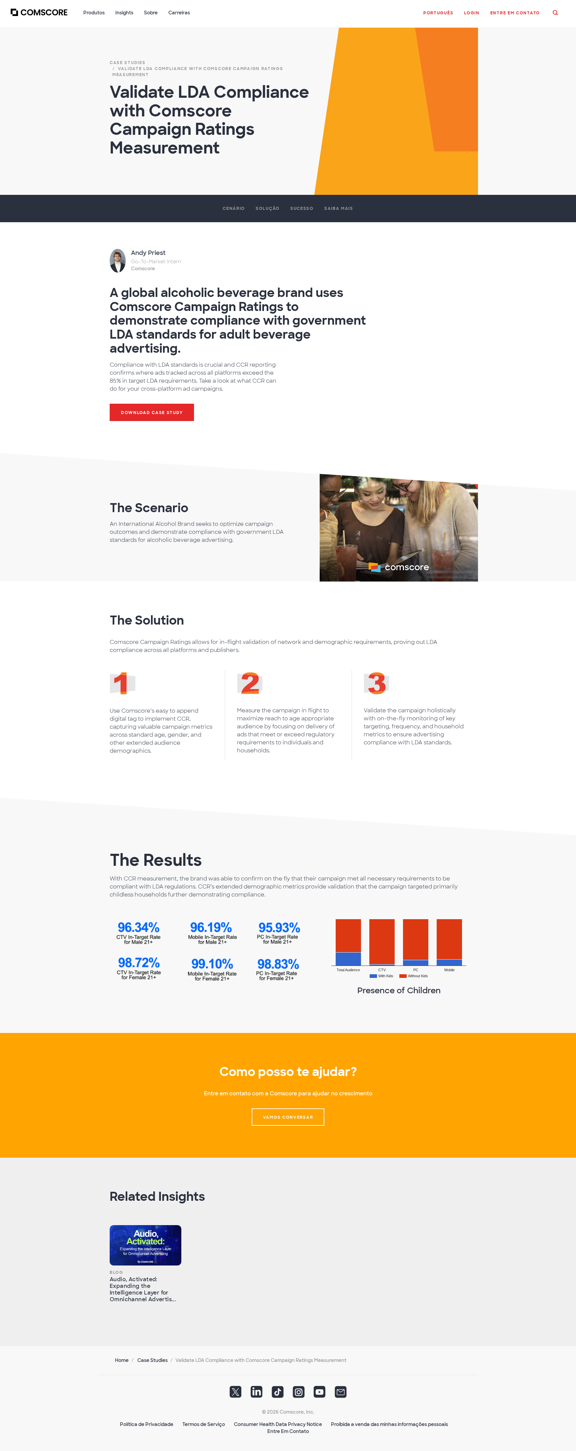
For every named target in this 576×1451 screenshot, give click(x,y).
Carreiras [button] (179, 13)
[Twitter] (236, 1394)
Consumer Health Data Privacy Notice (278, 1424)
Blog (116, 1272)
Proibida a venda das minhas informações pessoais (389, 1424)
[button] (438, 16)
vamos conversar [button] (288, 1117)
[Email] (341, 1394)
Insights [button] (124, 13)
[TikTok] (278, 1394)
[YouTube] (320, 1394)
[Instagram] (299, 1394)
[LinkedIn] (257, 1394)
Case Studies (152, 1360)
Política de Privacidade (146, 1424)
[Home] (39, 16)
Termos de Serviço (203, 1424)
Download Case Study (152, 412)
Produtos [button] (94, 13)
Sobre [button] (151, 13)
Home (122, 1360)
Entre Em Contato (288, 1431)
